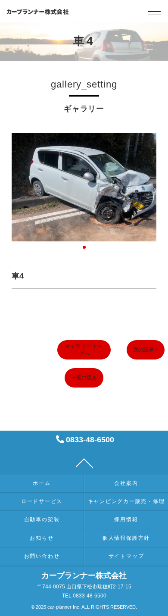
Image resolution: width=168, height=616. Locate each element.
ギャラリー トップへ (84, 349)
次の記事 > (145, 350)
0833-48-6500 (89, 439)
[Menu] (154, 13)
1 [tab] (84, 247)
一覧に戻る (84, 378)
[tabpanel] (84, 187)
